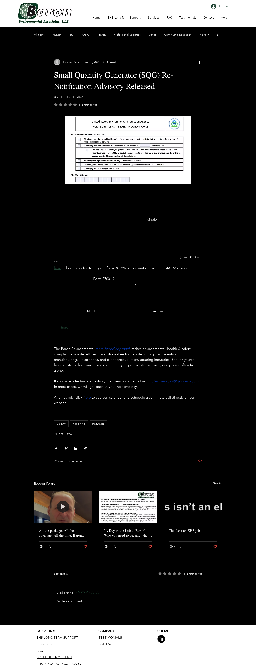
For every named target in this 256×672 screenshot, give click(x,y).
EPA (71, 34)
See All (217, 483)
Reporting (79, 423)
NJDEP (57, 34)
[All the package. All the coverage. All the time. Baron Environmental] (63, 507)
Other (152, 34)
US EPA (61, 423)
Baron (102, 34)
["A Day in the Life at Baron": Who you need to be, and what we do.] (128, 507)
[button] (169, 18)
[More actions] (199, 62)
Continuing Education (178, 34)
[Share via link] (85, 448)
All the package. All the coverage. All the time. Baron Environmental (60, 533)
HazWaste (98, 423)
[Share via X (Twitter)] (66, 448)
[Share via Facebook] (56, 448)
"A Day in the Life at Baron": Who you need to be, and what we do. (126, 533)
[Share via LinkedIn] (75, 448)
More (203, 34)
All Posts (39, 34)
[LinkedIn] (161, 639)
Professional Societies (127, 34)
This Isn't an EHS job (184, 530)
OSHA (86, 34)
